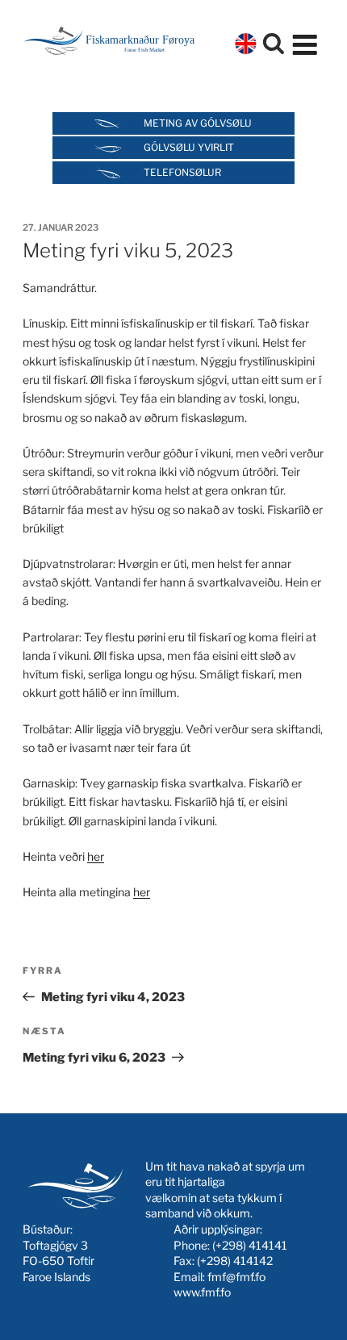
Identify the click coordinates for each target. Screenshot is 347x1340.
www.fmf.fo (202, 1292)
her (95, 856)
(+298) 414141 (249, 1245)
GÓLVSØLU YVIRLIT (189, 147)
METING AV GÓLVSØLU (198, 123)
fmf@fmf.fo (236, 1277)
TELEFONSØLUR (182, 172)
